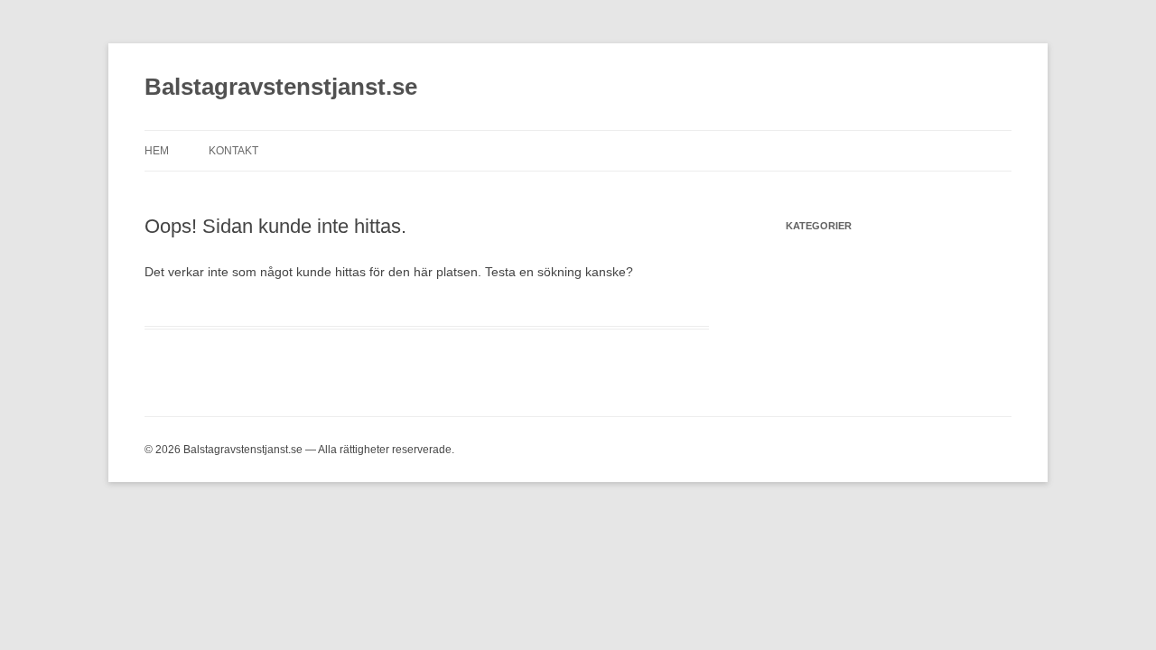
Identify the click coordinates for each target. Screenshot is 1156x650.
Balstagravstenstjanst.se (280, 86)
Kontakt (233, 150)
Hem (156, 150)
